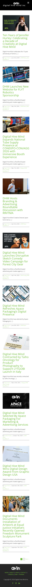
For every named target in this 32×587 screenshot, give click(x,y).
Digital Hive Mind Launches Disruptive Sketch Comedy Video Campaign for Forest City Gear (16, 258)
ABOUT (12, 572)
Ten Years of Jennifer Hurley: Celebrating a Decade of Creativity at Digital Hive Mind (16, 41)
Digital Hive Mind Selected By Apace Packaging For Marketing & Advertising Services (15, 418)
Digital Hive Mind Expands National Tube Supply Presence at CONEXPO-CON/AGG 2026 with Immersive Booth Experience (16, 147)
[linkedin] (19, 583)
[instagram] (16, 583)
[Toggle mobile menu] (28, 3)
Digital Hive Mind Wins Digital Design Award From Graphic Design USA (16, 470)
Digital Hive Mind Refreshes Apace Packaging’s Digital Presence (14, 310)
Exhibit (7, 169)
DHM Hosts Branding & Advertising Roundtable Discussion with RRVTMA (13, 205)
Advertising (23, 275)
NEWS (17, 572)
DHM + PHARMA (19, 574)
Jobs (28, 58)
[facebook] (13, 583)
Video (7, 277)
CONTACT (23, 572)
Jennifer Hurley (8, 435)
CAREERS (10, 574)
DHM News (23, 58)
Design (22, 168)
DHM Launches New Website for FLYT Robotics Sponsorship (16, 91)
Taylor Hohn (7, 58)
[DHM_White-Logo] (16, 567)
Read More (5, 59)
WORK (6, 572)
